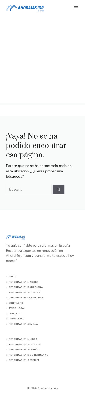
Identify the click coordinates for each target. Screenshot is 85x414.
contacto (16, 303)
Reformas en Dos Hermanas (28, 355)
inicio (13, 276)
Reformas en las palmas (26, 297)
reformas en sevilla (23, 324)
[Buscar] (58, 189)
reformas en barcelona (26, 287)
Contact (15, 313)
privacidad (17, 318)
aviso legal (17, 308)
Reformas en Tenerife (24, 360)
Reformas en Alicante (24, 292)
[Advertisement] (42, 60)
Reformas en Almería (24, 349)
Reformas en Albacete (25, 344)
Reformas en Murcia (23, 339)
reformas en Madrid (23, 282)
